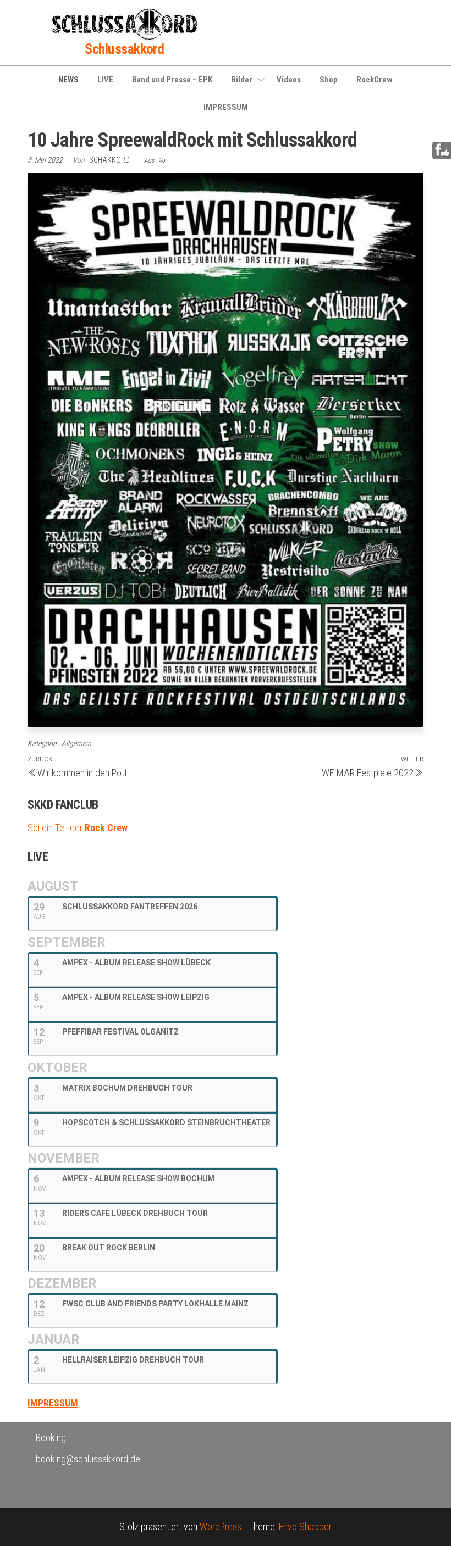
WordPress (220, 1526)
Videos (289, 80)
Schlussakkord (124, 49)
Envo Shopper (305, 1526)
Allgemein (76, 743)
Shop (329, 80)
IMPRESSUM (226, 107)
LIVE (105, 80)
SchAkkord (110, 159)
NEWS (68, 80)
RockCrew (374, 80)
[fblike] (442, 150)
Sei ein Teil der (78, 827)
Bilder (241, 80)
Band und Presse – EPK (172, 80)
